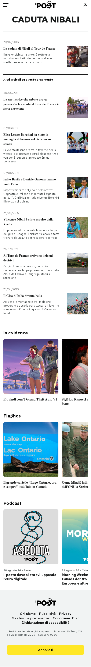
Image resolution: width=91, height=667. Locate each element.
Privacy (65, 613)
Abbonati (45, 650)
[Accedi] (85, 5)
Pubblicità (47, 613)
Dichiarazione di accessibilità (45, 622)
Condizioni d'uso (66, 618)
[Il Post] (45, 4)
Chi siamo (28, 613)
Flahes (12, 416)
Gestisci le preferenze (30, 618)
